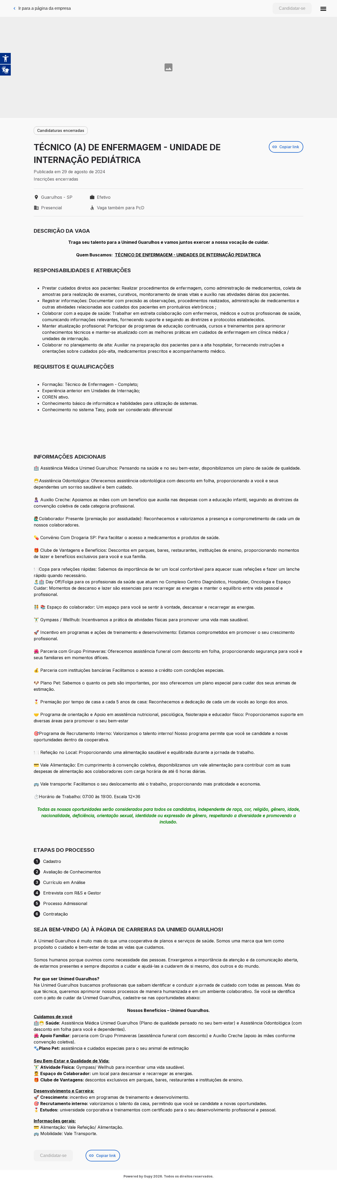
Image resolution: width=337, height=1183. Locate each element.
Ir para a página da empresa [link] (44, 8)
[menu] (323, 8)
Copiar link (289, 147)
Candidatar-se (292, 8)
